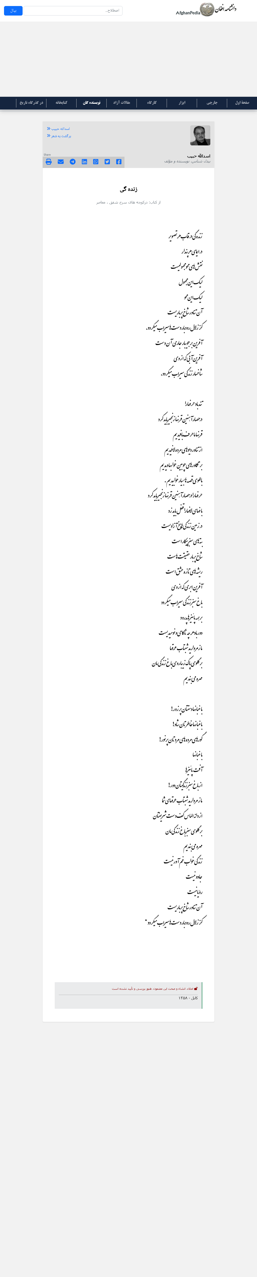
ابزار (181, 103)
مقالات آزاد (121, 103)
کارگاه (152, 103)
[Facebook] (118, 162)
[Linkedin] (84, 162)
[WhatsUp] (95, 162)
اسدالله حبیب (60, 129)
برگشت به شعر (60, 136)
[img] (49, 162)
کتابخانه (61, 103)
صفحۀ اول (242, 103)
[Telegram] (73, 162)
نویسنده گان (91, 103)
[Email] (61, 162)
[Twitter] (107, 162)
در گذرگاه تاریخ (31, 103)
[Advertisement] (128, 59)
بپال (13, 10)
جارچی (212, 103)
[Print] (49, 162)
